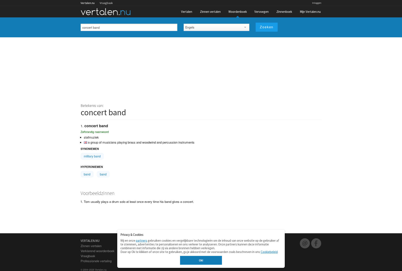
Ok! (201, 260)
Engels (189, 27)
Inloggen (316, 2)
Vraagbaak (106, 3)
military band (92, 156)
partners (141, 240)
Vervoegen (261, 12)
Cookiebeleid (269, 252)
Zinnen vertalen (210, 12)
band (87, 174)
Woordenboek (237, 12)
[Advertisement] (201, 68)
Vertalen (186, 12)
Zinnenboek (284, 12)
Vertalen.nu (88, 3)
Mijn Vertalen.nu (310, 12)
